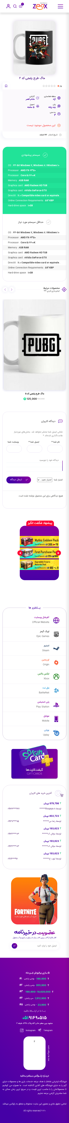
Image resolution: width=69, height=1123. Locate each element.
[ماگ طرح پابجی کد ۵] (34, 345)
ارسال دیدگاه (16, 480)
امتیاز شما (58, 480)
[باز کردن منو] (60, 6)
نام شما (55, 442)
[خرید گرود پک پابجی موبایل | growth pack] (39, 553)
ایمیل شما (33, 442)
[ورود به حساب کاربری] (8, 6)
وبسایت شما (13, 442)
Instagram (30, 1030)
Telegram (48, 1030)
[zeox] (40, 6)
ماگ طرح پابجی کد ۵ (34, 394)
